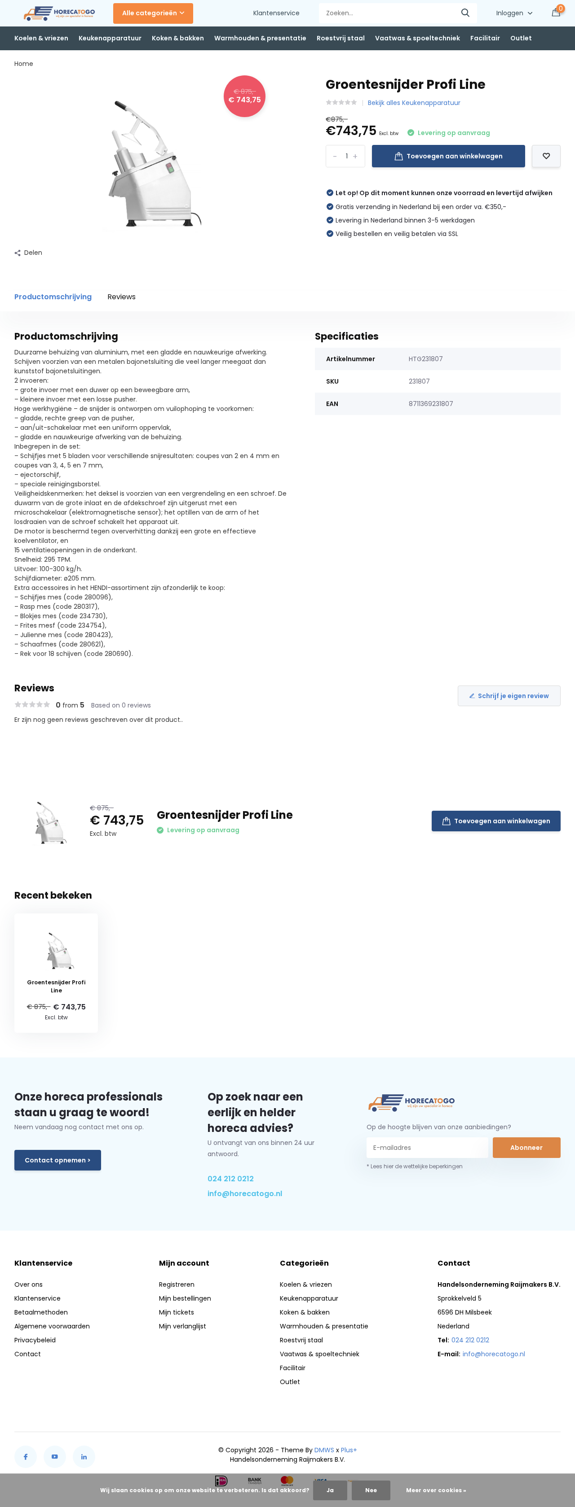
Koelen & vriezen (41, 38)
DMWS (324, 1450)
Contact (27, 1354)
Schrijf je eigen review (513, 695)
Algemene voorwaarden (52, 1326)
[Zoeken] (466, 13)
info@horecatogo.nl (245, 1193)
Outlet (521, 38)
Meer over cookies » (436, 1490)
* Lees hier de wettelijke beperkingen (415, 1166)
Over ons (28, 1284)
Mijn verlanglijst (182, 1326)
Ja (330, 1490)
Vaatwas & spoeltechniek (417, 38)
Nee (371, 1490)
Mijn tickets (176, 1312)
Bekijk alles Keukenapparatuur (414, 102)
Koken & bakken (178, 38)
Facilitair (485, 38)
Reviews (121, 297)
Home (23, 63)
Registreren (177, 1284)
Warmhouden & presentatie (260, 38)
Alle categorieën (149, 13)
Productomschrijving (53, 297)
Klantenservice (276, 13)
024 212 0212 (231, 1179)
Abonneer (526, 1147)
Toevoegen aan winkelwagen (455, 156)
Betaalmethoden (41, 1312)
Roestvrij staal (341, 38)
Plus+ (349, 1450)
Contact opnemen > (58, 1160)
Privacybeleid (35, 1340)
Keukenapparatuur (110, 38)
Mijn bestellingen (185, 1298)
